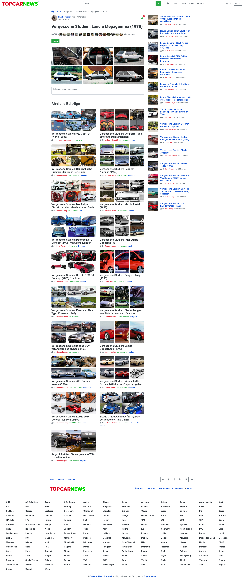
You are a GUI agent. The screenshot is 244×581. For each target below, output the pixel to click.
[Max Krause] (121, 34)
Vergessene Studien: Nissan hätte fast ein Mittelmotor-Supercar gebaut (121, 383)
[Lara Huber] (64, 34)
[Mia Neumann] (89, 34)
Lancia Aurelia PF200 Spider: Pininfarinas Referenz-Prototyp (174, 58)
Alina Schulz (170, 77)
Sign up (238, 4)
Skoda (133, 423)
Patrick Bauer (110, 211)
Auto (52, 479)
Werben (151, 488)
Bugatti (83, 461)
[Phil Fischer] (60, 34)
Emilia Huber (170, 183)
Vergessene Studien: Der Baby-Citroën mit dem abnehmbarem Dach (72, 206)
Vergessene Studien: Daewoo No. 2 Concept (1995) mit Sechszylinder (71, 241)
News (61, 479)
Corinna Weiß (110, 175)
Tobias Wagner (62, 281)
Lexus (84, 423)
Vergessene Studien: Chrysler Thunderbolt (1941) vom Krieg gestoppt (174, 191)
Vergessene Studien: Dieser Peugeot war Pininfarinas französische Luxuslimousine (121, 313)
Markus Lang (61, 211)
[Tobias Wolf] (81, 34)
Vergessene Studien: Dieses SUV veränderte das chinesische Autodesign (70, 348)
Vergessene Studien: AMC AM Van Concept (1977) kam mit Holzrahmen (174, 178)
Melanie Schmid (111, 140)
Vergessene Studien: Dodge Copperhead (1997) (116, 347)
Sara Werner (169, 169)
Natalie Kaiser (64, 17)
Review (71, 479)
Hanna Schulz (62, 175)
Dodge (131, 352)
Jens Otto (169, 142)
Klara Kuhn (169, 117)
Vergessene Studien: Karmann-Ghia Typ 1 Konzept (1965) (72, 312)
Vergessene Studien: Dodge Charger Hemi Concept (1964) (174, 138)
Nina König (169, 209)
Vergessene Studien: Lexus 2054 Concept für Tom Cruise (70, 418)
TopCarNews (150, 576)
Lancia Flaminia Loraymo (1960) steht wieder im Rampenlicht (175, 98)
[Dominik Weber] (97, 34)
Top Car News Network (101, 576)
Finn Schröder (62, 352)
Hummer (84, 175)
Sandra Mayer (170, 103)
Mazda (131, 211)
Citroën (83, 211)
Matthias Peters (111, 317)
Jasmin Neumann (63, 140)
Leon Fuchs (61, 246)
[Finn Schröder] (113, 34)
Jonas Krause (110, 246)
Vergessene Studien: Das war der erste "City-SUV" (174, 125)
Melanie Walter (111, 423)
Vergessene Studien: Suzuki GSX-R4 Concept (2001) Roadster (72, 277)
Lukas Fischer (110, 352)
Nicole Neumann (63, 387)
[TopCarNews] (52, 11)
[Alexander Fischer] (68, 34)
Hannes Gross (62, 317)
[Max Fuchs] (73, 34)
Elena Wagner (62, 461)
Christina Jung (62, 423)
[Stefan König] (85, 34)
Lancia (55, 41)
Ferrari (133, 140)
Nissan (132, 387)
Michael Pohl (170, 90)
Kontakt (190, 488)
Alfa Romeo (87, 387)
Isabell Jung (169, 51)
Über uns (138, 488)
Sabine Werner (170, 36)
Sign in (228, 4)
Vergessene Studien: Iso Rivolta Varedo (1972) (172, 204)
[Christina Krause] (105, 34)
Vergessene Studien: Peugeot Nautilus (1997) (117, 170)
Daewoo (81, 246)
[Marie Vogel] (101, 34)
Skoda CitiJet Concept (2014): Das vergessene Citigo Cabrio (120, 418)
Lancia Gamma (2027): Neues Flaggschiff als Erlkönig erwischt (174, 45)
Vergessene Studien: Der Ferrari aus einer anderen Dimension (121, 135)
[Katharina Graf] (109, 34)
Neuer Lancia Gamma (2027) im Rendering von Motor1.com (175, 32)
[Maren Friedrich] (117, 34)
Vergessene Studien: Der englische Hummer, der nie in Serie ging (71, 170)
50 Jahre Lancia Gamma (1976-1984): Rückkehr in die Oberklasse (175, 18)
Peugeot (131, 175)
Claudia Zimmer (171, 156)
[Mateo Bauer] (77, 34)
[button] (176, 3)
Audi (130, 246)
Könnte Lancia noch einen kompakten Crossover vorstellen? (172, 72)
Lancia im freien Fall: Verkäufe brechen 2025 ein (175, 85)
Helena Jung (170, 197)
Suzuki (84, 281)
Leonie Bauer (110, 387)
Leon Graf (109, 281)
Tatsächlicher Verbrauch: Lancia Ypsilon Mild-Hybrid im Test (174, 111)
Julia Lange (169, 64)
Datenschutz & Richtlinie (171, 488)
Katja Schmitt (170, 24)
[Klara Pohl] (93, 34)
